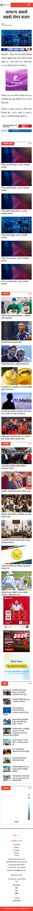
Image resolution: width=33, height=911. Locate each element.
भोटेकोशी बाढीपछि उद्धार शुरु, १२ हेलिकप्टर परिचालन (21, 700)
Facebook (16, 844)
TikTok (16, 853)
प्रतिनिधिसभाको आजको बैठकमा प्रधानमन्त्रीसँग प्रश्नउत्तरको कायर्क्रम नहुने (19, 692)
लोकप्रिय (6, 443)
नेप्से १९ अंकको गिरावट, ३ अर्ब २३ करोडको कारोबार (15, 189)
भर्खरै (4, 683)
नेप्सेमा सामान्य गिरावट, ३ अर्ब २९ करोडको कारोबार (15, 259)
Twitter (16, 847)
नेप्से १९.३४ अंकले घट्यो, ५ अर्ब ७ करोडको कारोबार (15, 282)
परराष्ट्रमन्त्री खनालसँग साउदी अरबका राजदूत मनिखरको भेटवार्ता (15, 541)
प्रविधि (16, 893)
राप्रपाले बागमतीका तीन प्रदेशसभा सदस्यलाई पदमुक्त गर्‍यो (15, 567)
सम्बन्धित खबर (8, 143)
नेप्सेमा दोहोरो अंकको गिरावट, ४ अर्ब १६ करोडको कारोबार (14, 212)
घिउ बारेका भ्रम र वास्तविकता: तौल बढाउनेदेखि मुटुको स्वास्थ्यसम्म (16, 388)
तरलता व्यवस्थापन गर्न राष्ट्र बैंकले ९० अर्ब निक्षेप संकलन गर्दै (20, 742)
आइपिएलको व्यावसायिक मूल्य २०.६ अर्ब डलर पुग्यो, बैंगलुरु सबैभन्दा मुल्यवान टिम (16, 437)
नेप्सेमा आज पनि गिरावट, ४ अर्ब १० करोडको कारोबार (15, 166)
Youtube (17, 850)
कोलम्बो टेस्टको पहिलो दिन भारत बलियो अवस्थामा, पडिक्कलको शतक (14, 593)
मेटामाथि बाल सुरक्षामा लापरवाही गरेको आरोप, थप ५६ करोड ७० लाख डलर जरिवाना (16, 412)
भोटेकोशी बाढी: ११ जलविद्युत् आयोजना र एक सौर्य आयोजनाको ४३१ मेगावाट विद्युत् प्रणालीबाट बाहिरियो (16, 732)
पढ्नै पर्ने (5, 293)
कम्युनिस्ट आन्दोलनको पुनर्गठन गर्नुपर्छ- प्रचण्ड (16, 491)
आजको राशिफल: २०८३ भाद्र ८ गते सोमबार (15, 796)
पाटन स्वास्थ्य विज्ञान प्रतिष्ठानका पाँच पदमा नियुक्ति (20, 750)
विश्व (16, 891)
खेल (16, 888)
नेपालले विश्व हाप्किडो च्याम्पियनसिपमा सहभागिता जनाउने (13, 467)
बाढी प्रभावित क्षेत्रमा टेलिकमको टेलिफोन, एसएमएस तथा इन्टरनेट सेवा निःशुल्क (16, 711)
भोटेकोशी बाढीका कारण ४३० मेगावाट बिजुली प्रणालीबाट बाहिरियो (20, 769)
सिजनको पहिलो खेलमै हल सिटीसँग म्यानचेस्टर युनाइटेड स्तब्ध (16, 515)
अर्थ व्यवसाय (16, 885)
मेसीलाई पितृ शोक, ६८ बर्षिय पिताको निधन (15, 364)
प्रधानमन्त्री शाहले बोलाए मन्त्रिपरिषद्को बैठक (19, 759)
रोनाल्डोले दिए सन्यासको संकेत (11, 342)
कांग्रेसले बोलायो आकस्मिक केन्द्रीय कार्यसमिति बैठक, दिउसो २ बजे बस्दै (20, 721)
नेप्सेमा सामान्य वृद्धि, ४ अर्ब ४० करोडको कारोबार (14, 236)
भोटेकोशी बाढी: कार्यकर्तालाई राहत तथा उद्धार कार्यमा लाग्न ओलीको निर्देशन (20, 778)
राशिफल (6, 788)
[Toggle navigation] (29, 4)
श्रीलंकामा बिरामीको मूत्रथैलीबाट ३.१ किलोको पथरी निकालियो (16, 317)
